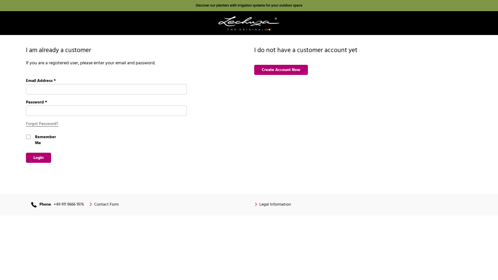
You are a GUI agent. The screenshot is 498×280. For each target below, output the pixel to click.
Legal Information (275, 205)
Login (38, 158)
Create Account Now (281, 70)
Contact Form (106, 205)
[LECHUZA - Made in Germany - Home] (248, 23)
